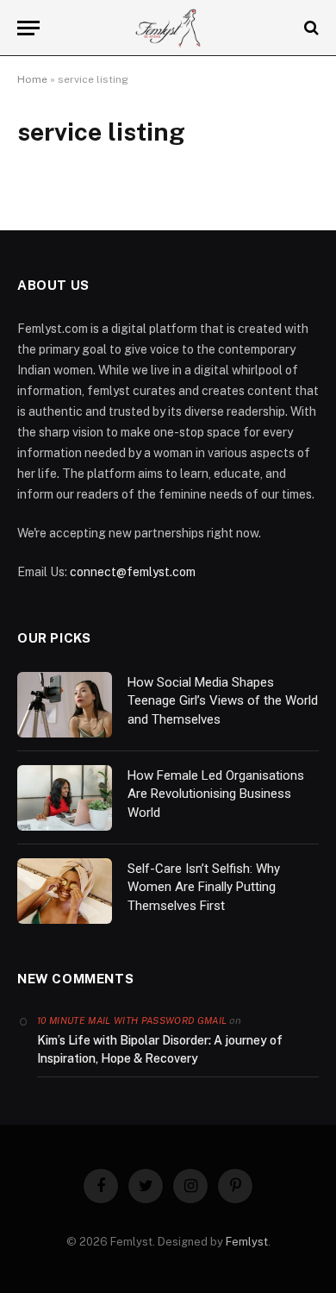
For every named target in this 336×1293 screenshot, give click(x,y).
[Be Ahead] (168, 28)
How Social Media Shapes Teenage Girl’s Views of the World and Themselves (223, 701)
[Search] (310, 28)
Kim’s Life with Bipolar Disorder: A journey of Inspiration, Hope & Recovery (160, 1049)
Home (32, 79)
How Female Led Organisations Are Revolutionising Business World (216, 794)
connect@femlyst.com (133, 572)
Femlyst (247, 1241)
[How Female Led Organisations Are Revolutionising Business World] (64, 798)
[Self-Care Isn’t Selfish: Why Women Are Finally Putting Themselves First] (64, 891)
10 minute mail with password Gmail (132, 1020)
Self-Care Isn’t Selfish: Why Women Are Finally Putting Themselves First (204, 887)
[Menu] (28, 28)
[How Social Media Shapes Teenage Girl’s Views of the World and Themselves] (64, 705)
